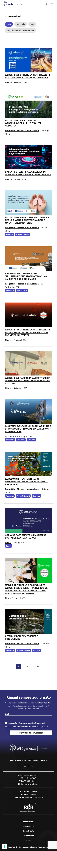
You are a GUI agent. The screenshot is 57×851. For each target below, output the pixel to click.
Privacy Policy (28, 821)
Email (7, 714)
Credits (28, 840)
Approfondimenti (14, 16)
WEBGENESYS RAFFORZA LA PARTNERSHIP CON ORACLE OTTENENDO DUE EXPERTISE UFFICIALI (27, 380)
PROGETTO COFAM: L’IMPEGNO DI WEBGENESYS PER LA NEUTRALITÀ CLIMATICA (23, 123)
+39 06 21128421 (30, 781)
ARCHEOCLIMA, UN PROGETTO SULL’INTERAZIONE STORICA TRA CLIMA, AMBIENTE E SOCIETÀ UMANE (26, 276)
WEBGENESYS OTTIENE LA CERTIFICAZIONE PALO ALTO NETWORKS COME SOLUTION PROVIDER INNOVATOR (28, 332)
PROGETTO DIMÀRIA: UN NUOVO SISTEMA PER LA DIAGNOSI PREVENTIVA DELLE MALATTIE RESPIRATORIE (27, 220)
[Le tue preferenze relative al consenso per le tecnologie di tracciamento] (4, 846)
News (32, 24)
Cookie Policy (28, 826)
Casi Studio (20, 24)
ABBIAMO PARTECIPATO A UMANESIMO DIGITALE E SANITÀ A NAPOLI (25, 536)
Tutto (8, 24)
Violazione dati (28, 835)
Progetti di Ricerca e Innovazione (20, 30)
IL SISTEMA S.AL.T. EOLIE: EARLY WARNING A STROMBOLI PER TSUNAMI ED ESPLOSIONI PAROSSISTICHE (28, 429)
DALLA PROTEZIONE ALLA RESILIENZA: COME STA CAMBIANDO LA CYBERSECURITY (28, 173)
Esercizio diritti (28, 831)
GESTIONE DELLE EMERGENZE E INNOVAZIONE (21, 637)
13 (38, 666)
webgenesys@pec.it (30, 784)
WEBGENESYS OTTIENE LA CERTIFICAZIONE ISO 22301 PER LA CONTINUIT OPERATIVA (28, 76)
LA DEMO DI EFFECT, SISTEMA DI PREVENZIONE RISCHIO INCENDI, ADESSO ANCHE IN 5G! (26, 481)
